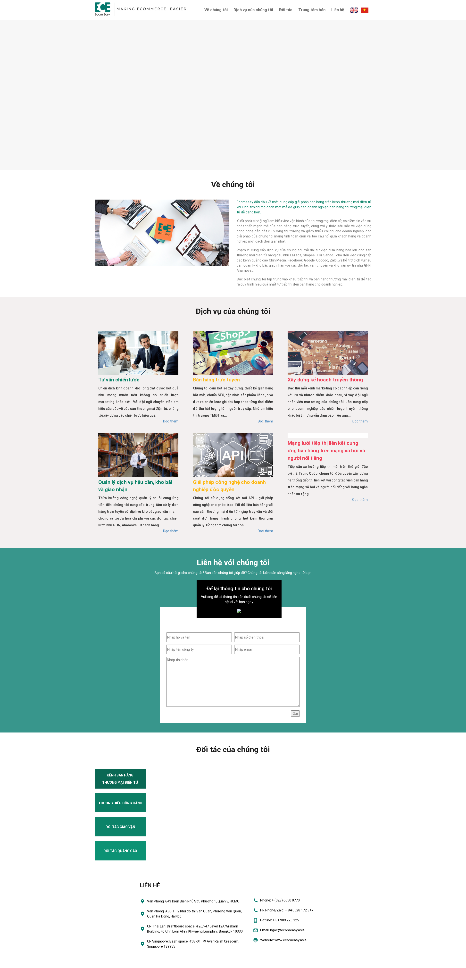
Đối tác (285, 9)
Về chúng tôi (216, 9)
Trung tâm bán (311, 9)
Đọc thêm (170, 421)
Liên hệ (337, 9)
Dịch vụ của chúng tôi (253, 9)
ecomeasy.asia (14, 963)
